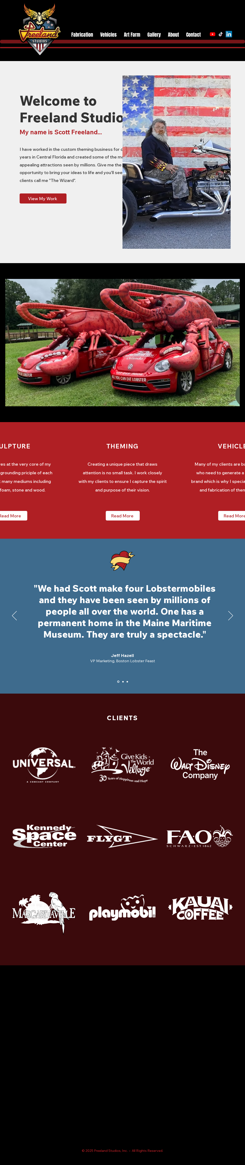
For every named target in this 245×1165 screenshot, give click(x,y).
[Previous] (14, 616)
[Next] (230, 616)
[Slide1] (118, 681)
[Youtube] (212, 34)
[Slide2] (123, 682)
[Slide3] (127, 681)
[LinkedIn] (229, 34)
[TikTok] (220, 34)
